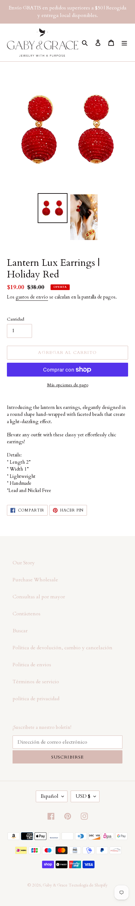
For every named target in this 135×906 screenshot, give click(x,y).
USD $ (83, 796)
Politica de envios (32, 664)
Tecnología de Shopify (88, 885)
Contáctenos (26, 613)
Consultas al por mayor (39, 596)
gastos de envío (32, 297)
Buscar (20, 630)
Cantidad (15, 319)
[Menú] (124, 42)
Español (49, 796)
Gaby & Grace (55, 885)
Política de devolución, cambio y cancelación (62, 647)
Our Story (24, 562)
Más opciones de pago (67, 385)
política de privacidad (36, 698)
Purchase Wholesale (35, 579)
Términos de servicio (36, 681)
